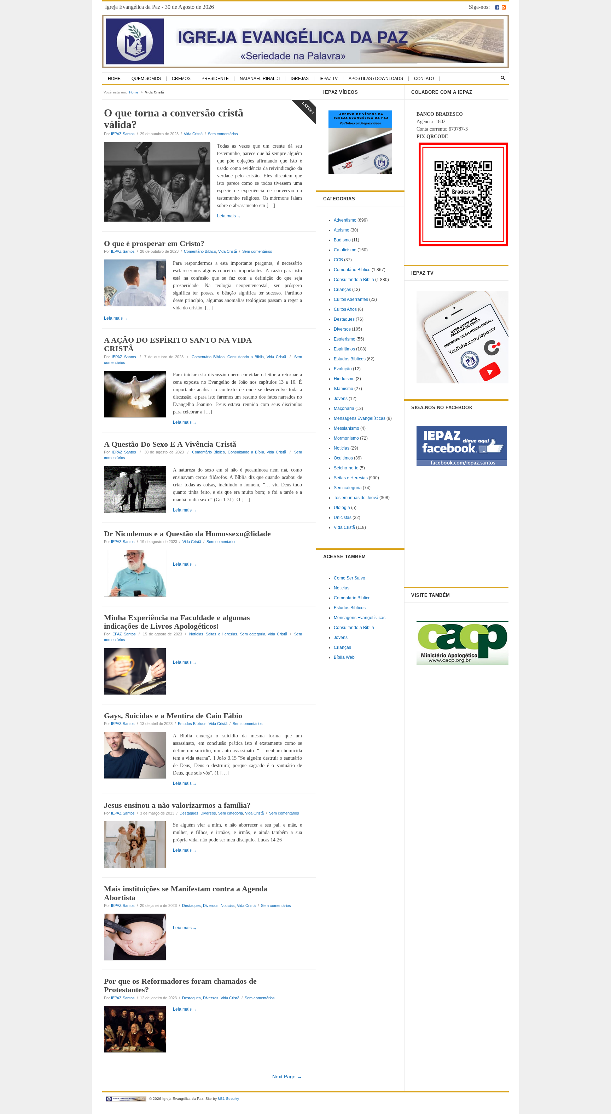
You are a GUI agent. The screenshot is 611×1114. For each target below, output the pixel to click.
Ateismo (341, 230)
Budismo (342, 240)
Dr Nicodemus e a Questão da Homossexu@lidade (187, 533)
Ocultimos (343, 458)
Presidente (215, 78)
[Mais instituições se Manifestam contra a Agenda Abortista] (138, 938)
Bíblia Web (344, 657)
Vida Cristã (193, 134)
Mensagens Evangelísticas (359, 418)
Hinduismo (344, 378)
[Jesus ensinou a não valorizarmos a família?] (138, 845)
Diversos (208, 813)
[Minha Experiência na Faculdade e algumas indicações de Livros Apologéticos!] (138, 672)
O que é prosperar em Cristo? (154, 243)
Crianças (342, 289)
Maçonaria (344, 408)
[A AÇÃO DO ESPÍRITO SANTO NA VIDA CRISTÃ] (138, 395)
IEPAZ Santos (123, 134)
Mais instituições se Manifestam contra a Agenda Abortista (185, 893)
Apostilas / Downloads (376, 78)
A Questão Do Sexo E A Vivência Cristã (170, 444)
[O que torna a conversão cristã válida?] (160, 183)
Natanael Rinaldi (260, 78)
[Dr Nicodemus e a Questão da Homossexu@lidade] (138, 574)
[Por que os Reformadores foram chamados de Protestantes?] (138, 1030)
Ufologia (342, 507)
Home (114, 78)
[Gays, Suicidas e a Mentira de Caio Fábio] (138, 756)
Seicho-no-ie (346, 467)
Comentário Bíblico (200, 251)
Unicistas (342, 517)
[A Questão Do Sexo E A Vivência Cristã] (138, 490)
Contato (424, 78)
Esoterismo (344, 339)
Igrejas (300, 78)
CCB (338, 259)
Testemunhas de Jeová (356, 497)
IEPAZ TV (329, 78)
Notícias (196, 634)
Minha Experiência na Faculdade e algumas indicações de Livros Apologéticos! (177, 621)
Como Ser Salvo (349, 578)
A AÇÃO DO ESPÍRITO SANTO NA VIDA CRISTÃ (177, 344)
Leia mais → (116, 318)
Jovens (341, 398)
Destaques (189, 813)
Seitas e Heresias (221, 634)
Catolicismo (345, 249)
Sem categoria (252, 634)
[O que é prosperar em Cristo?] (138, 283)
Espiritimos (344, 349)
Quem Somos (146, 78)
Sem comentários (223, 134)
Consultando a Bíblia (245, 357)
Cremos (181, 78)
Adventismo (345, 220)
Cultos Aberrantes (351, 299)
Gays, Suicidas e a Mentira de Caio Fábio (173, 715)
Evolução (343, 368)
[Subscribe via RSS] (504, 7)
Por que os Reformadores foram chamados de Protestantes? (180, 985)
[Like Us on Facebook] (497, 7)
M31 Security (228, 1099)
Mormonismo (346, 438)
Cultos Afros (345, 309)
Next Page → (287, 1076)
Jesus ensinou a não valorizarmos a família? (177, 805)
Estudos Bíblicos (192, 723)
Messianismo (346, 428)
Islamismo (343, 388)
